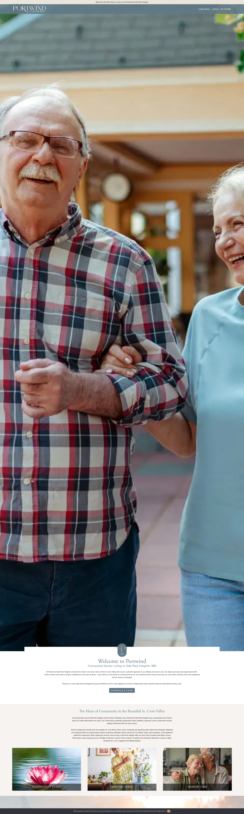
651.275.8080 (226, 9)
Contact (215, 9)
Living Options (204, 9)
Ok (169, 811)
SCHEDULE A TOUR (122, 690)
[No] (242, 811)
